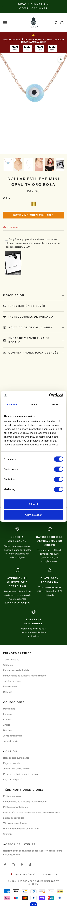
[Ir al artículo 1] (7, 164)
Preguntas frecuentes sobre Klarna (21, 828)
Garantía (7, 833)
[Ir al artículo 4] (39, 164)
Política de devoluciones (15, 806)
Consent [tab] (12, 404)
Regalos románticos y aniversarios (20, 774)
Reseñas (7, 691)
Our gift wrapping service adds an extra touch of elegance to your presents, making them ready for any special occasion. (33, 243)
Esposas (7, 714)
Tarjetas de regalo (12, 681)
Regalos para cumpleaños (16, 757)
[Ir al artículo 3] (28, 164)
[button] (33, 204)
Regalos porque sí (12, 779)
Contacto (8, 664)
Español (48, 874)
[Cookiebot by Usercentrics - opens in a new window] (49, 395)
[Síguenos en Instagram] (13, 864)
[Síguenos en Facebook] (5, 864)
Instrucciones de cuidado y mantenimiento (25, 675)
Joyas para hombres (13, 735)
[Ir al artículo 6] (59, 164)
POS (32, 881)
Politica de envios (12, 796)
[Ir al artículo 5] (49, 164)
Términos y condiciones (15, 823)
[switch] (58, 469)
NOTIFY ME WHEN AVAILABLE (33, 215)
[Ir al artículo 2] (18, 164)
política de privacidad (13, 817)
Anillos (6, 724)
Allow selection (33, 514)
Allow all (33, 504)
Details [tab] (34, 404)
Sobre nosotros (11, 659)
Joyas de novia (10, 741)
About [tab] (55, 404)
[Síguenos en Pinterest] (21, 864)
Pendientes (9, 708)
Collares (7, 719)
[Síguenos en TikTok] (30, 864)
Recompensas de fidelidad (16, 670)
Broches (7, 730)
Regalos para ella (11, 763)
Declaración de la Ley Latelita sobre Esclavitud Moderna (31, 812)
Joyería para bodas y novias (17, 768)
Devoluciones (10, 686)
